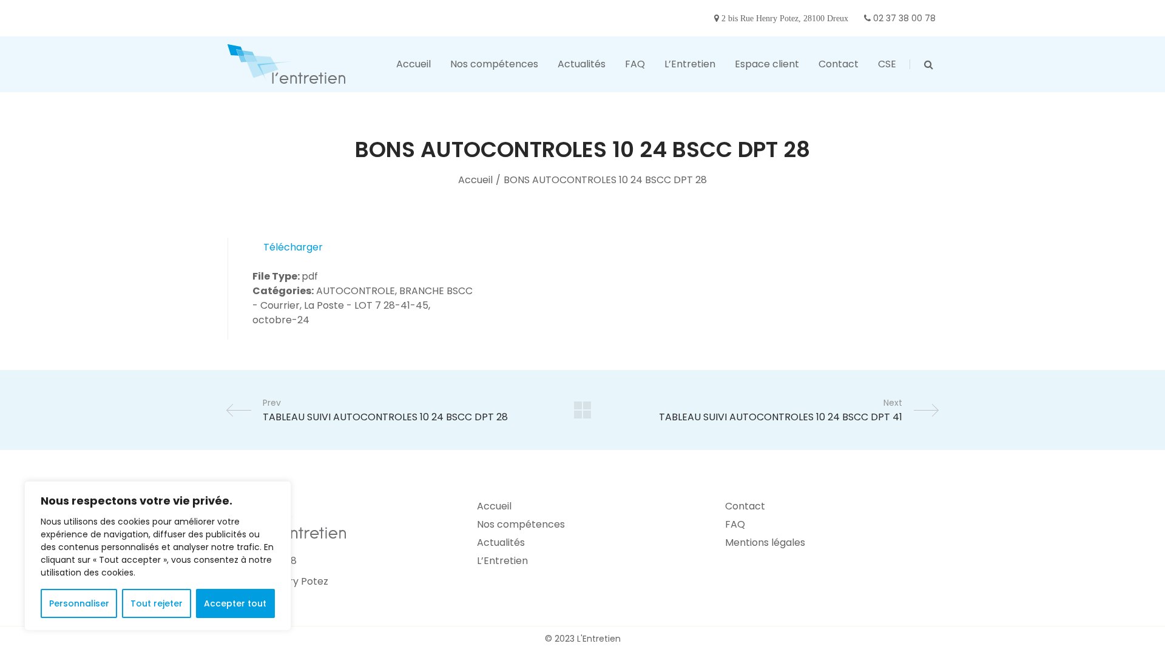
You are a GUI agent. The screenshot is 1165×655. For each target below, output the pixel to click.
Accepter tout (235, 603)
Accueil (475, 180)
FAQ (735, 524)
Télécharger (293, 247)
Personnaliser (79, 603)
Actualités (501, 542)
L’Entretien (502, 561)
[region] (157, 556)
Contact (745, 506)
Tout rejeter (156, 603)
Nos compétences (521, 524)
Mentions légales (765, 542)
